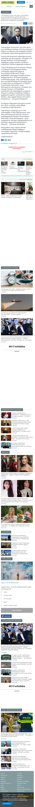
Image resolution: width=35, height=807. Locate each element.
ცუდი (5, 602)
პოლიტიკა (6, 12)
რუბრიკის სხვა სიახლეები (12, 410)
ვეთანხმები (7, 803)
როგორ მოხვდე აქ (27, 159)
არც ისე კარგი (8, 595)
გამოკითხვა (6, 559)
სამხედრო (6, 532)
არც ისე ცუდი (8, 598)
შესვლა (30, 2)
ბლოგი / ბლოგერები (20, 6)
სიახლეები (8, 6)
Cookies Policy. (23, 800)
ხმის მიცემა (17, 610)
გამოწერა (21, 2)
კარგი (5, 592)
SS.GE (3, 159)
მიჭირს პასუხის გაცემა (10, 605)
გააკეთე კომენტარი (27, 151)
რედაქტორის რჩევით (10, 268)
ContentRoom (26, 179)
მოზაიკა (5, 452)
